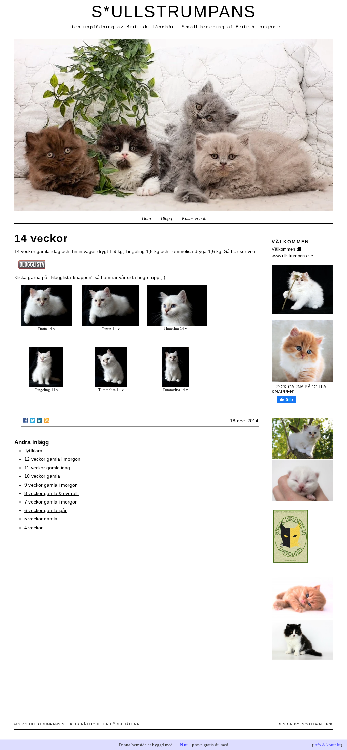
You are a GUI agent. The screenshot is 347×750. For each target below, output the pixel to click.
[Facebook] (25, 420)
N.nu (184, 744)
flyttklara (33, 450)
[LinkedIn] (39, 420)
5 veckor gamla (40, 518)
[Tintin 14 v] (46, 324)
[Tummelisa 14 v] (111, 385)
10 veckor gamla (42, 476)
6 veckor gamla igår (45, 510)
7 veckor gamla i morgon (51, 502)
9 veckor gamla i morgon (51, 485)
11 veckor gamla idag (47, 467)
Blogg (166, 218)
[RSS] (46, 420)
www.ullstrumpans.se (292, 255)
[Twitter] (32, 420)
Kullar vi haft (194, 218)
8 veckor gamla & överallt (51, 493)
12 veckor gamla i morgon (52, 459)
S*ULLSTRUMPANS (173, 11)
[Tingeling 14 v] (177, 324)
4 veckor (33, 527)
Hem (146, 218)
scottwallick (317, 724)
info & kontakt (327, 744)
